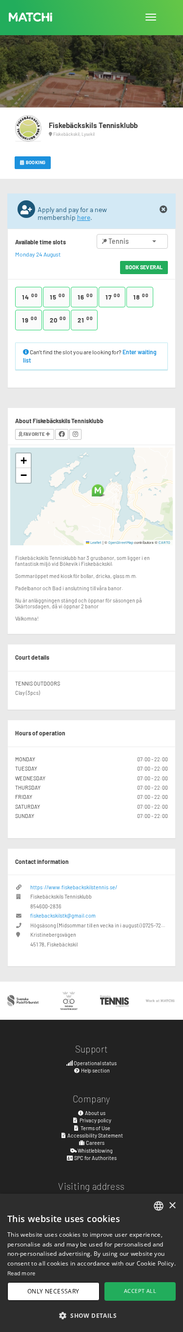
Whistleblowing (95, 1150)
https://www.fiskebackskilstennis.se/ (73, 887)
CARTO (164, 542)
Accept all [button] (140, 1290)
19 (30, 319)
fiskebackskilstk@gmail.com (63, 915)
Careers (94, 1142)
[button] (98, 490)
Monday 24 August (38, 254)
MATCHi (30, 17)
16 (85, 296)
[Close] (163, 210)
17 (113, 296)
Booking (35, 162)
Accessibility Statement (94, 1135)
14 (30, 296)
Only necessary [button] (53, 1291)
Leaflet (95, 542)
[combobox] (158, 1206)
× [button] (172, 1205)
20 (58, 319)
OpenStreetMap (120, 542)
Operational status (95, 1063)
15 (57, 296)
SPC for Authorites (95, 1158)
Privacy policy (95, 1120)
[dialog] (91, 1263)
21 (85, 319)
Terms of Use (95, 1128)
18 (141, 296)
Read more (21, 1272)
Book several (144, 267)
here (83, 217)
